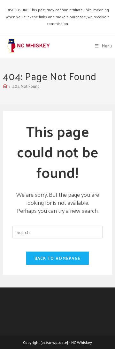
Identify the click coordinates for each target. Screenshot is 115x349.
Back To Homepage (57, 258)
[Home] (5, 86)
